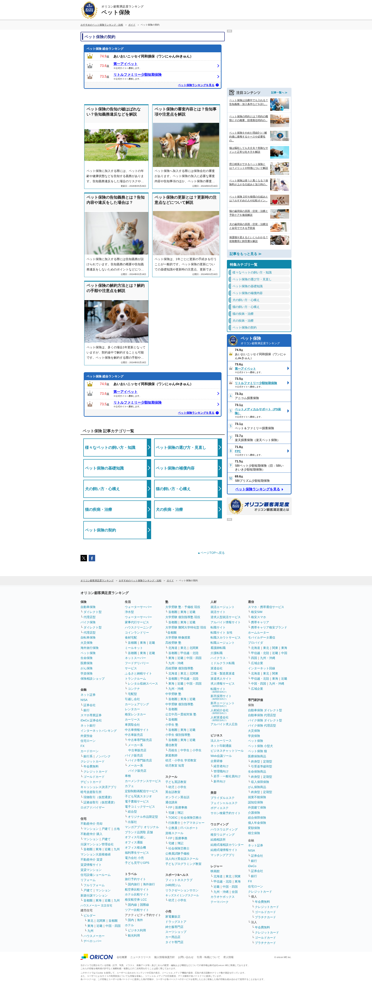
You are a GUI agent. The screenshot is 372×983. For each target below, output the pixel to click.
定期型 (267, 761)
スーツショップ (175, 932)
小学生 (197, 750)
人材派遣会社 (220, 718)
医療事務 (181, 807)
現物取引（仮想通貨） (99, 797)
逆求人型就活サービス (226, 617)
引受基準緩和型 (261, 766)
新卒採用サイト (221, 697)
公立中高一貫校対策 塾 (180, 714)
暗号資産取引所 (91, 792)
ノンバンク (103, 756)
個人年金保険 (257, 822)
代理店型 (90, 617)
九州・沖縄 (175, 663)
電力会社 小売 (134, 858)
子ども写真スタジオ (138, 796)
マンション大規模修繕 (96, 854)
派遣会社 (217, 668)
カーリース (132, 719)
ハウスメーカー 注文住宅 (96, 905)
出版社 (132, 822)
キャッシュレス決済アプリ (99, 787)
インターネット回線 (261, 668)
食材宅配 (131, 637)
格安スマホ (258, 617)
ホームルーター (258, 632)
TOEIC (173, 817)
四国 (254, 658)
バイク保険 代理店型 (262, 725)
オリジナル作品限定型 (143, 816)
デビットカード (91, 782)
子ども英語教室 (175, 782)
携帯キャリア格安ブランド (269, 627)
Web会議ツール (221, 756)
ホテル (129, 925)
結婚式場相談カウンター (227, 844)
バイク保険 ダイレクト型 (265, 720)
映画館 (215, 871)
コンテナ (134, 688)
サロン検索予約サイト (226, 813)
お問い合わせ (186, 957)
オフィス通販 (134, 842)
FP (170, 807)
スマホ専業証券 (91, 715)
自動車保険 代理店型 (262, 715)
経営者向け (221, 766)
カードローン (90, 751)
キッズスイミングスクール (182, 895)
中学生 (184, 750)
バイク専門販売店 (140, 760)
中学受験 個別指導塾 (179, 704)
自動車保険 (88, 607)
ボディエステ (220, 808)
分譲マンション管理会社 (97, 844)
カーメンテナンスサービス (143, 781)
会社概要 (122, 957)
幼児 (171, 787)
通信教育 (171, 745)
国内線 (132, 904)
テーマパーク (220, 902)
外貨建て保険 (257, 807)
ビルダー (90, 915)
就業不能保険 (257, 797)
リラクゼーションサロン (181, 890)
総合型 (132, 811)
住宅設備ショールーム (96, 875)
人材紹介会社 (220, 711)
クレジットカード (93, 761)
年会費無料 (91, 766)
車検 (128, 776)
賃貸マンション (91, 870)
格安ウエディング (223, 834)
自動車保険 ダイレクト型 (265, 710)
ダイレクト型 (93, 612)
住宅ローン (88, 740)
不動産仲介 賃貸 (91, 859)
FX (82, 746)
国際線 (144, 904)
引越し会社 (132, 699)
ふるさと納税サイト (138, 673)
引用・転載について (208, 957)
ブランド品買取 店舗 (139, 832)
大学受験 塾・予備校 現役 (182, 607)
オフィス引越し (135, 837)
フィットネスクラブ (178, 880)
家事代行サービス (137, 622)
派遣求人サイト (221, 678)
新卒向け (220, 781)
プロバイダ (255, 642)
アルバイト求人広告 (224, 724)
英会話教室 (172, 792)
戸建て (106, 828)
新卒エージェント (223, 704)
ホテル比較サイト (137, 894)
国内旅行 (134, 884)
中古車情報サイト (137, 729)
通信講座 (171, 802)
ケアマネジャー (194, 822)
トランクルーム (135, 678)
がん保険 (87, 668)
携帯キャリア (260, 622)
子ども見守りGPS (137, 862)
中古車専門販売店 (140, 740)
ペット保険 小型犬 (260, 746)
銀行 (87, 710)
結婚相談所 (218, 839)
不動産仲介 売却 (91, 823)
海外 (140, 920)
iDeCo (252, 866)
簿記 (180, 812)
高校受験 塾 (173, 642)
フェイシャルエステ (224, 803)
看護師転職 (218, 648)
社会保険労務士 (191, 817)
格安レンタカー (135, 714)
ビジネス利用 (137, 930)
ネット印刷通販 (221, 745)
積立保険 (254, 833)
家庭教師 (171, 755)
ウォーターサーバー (138, 607)
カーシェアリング (137, 704)
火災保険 (87, 642)
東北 (90, 920)
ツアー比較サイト (137, 910)
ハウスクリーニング (138, 627)
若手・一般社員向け (227, 776)
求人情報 (228, 957)
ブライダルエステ (223, 797)
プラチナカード (265, 917)
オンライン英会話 (177, 797)
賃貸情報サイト (91, 864)
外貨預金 (87, 736)
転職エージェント (223, 642)
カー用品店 (172, 937)
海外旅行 (149, 884)
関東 (238, 876)
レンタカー (132, 709)
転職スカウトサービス (226, 637)
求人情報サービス (223, 683)
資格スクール (174, 833)
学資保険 (87, 673)
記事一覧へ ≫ (279, 92)
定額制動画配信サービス (141, 791)
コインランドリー (137, 632)
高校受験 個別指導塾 (179, 668)
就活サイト (218, 612)
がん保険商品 (257, 787)
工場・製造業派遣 (223, 673)
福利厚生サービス (137, 852)
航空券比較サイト (137, 889)
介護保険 (254, 812)
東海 (99, 849)
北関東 (100, 920)
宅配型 (132, 694)
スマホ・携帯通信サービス (266, 607)
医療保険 (87, 663)
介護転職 (217, 653)
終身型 (255, 761)
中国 (284, 653)
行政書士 (174, 822)
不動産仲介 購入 (91, 834)
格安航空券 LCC (136, 899)
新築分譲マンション (94, 895)
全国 (235, 891)
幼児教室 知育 (174, 765)
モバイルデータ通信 (261, 637)
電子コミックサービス (140, 806)
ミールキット (134, 648)
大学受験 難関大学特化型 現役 (185, 627)
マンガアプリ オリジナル (142, 827)
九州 (117, 849)
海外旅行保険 (90, 648)
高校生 (172, 750)
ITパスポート (189, 828)
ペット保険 (260, 340)
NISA (84, 700)
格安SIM (256, 612)
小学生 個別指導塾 (177, 734)
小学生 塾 (171, 724)
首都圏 (88, 849)
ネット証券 (88, 694)
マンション (91, 828)
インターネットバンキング (99, 730)
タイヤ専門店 (174, 942)
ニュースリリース (140, 957)
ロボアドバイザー (93, 807)
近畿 (108, 849)
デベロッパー (93, 941)
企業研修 (217, 761)
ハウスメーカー (94, 936)
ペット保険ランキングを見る (196, 85)
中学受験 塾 (173, 694)
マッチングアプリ (223, 855)
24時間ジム (173, 885)
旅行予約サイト (135, 879)
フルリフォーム (94, 885)
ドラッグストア (175, 921)
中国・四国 (113, 925)
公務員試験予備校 (177, 853)
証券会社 (90, 705)
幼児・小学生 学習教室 (180, 760)
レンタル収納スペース (143, 683)
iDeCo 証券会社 (91, 720)
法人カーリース (221, 740)
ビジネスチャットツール (227, 750)
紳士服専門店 (174, 927)
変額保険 (254, 828)
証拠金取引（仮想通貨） (100, 802)
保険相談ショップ (93, 678)
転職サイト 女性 (221, 632)
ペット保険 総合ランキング (105, 48)
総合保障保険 (257, 817)
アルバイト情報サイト (226, 622)
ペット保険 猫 (257, 751)
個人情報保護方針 (164, 957)
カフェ (129, 786)
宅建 (171, 812)
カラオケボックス (223, 896)
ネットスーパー (135, 658)
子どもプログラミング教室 (183, 864)
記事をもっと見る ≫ (246, 254)
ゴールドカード (94, 776)
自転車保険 (88, 637)
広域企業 (257, 663)
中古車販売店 (134, 734)
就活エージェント (223, 607)
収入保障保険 (260, 782)
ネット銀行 (88, 725)
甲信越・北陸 (189, 653)
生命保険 (87, 658)
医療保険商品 (257, 756)
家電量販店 (172, 916)
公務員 (172, 828)
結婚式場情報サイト (224, 850)
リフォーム (88, 880)
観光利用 (134, 935)
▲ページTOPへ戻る (211, 552)
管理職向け (221, 771)
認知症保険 (255, 802)
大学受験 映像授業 (177, 637)
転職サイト (218, 627)
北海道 (172, 648)
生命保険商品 (257, 771)
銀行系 (88, 756)
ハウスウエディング (224, 829)
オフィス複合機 (135, 847)
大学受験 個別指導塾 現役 (182, 617)
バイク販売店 (134, 755)
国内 (131, 920)
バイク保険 (88, 622)
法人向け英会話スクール (181, 858)
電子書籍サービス (137, 801)
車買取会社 (132, 724)
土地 (117, 828)
